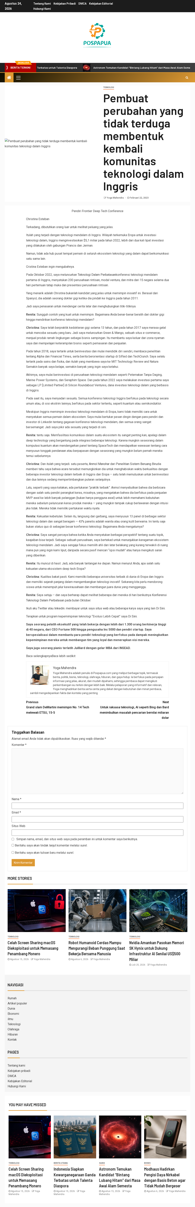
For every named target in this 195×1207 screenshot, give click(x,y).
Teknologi (108, 87)
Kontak (12, 1039)
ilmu (10, 1019)
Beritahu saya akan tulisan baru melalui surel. (44, 852)
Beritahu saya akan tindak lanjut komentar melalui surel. (51, 845)
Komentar (19, 745)
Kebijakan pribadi (65, 3)
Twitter (42, 608)
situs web (102, 608)
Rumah (12, 998)
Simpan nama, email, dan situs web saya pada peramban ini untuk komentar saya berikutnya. (77, 839)
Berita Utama (61, 1163)
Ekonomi (13, 1013)
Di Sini (160, 608)
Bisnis (147, 1163)
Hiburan (13, 1034)
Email (16, 812)
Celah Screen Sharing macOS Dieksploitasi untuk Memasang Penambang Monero (33, 948)
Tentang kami (42, 3)
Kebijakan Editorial (101, 3)
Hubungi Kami (42, 8)
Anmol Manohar (99, 464)
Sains (102, 1163)
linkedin (59, 608)
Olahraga (13, 1029)
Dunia (11, 1008)
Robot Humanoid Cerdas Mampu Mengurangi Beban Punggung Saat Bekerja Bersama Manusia (97, 948)
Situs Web (18, 826)
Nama (16, 799)
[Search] (187, 77)
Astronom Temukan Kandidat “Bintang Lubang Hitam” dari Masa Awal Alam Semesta (117, 67)
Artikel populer (17, 1003)
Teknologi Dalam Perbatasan (97, 275)
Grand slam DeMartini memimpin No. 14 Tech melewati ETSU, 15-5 (57, 707)
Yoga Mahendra (115, 197)
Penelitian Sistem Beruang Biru (136, 464)
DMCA (82, 3)
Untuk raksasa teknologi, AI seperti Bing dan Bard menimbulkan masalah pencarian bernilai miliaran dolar (134, 710)
